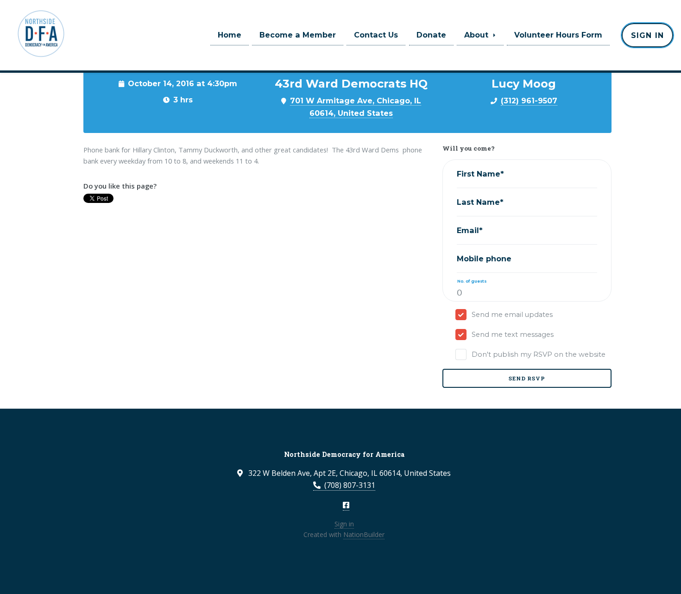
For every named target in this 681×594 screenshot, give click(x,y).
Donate (431, 34)
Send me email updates (512, 314)
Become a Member (297, 34)
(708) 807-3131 (349, 485)
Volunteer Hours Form (558, 34)
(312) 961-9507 (529, 100)
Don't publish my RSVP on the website (538, 354)
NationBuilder (364, 534)
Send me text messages (513, 334)
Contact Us (376, 34)
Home (229, 34)
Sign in (647, 35)
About (477, 34)
